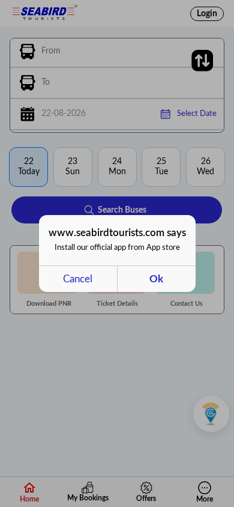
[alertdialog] (117, 253)
